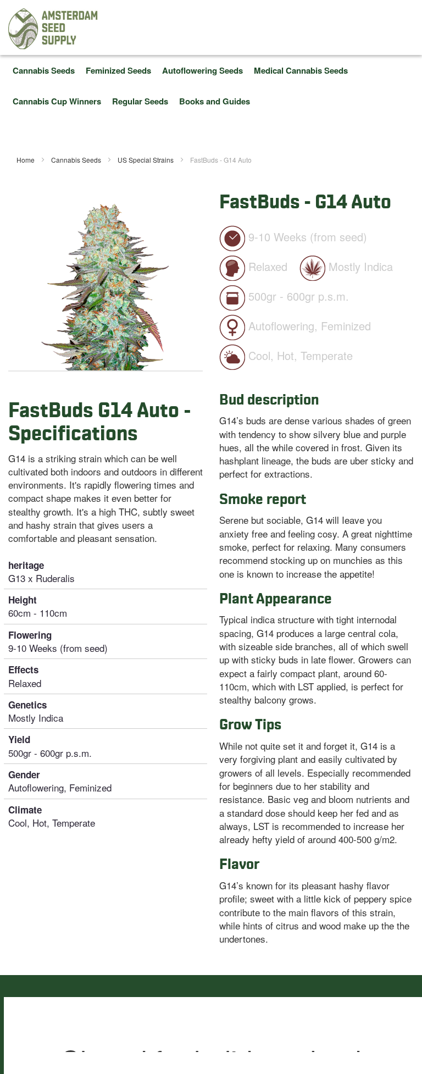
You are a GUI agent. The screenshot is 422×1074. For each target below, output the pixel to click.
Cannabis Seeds (77, 159)
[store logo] (53, 28)
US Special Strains (146, 159)
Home (26, 159)
